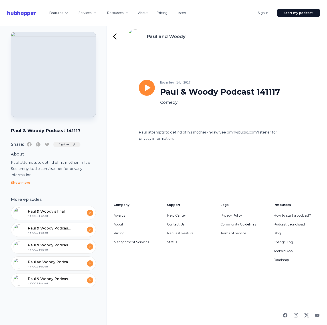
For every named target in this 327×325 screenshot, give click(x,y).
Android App (283, 251)
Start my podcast (298, 13)
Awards (119, 215)
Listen (181, 13)
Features (56, 13)
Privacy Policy (231, 215)
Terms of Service (233, 233)
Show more (20, 183)
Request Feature (180, 233)
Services (85, 13)
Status (172, 242)
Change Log (283, 242)
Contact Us (175, 224)
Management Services (131, 242)
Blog (277, 233)
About (143, 13)
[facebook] (29, 144)
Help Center (176, 215)
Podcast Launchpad (289, 224)
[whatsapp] (38, 144)
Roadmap (281, 260)
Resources (115, 13)
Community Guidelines (238, 224)
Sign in (263, 13)
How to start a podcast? (292, 215)
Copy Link (64, 144)
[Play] (147, 88)
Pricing (162, 13)
